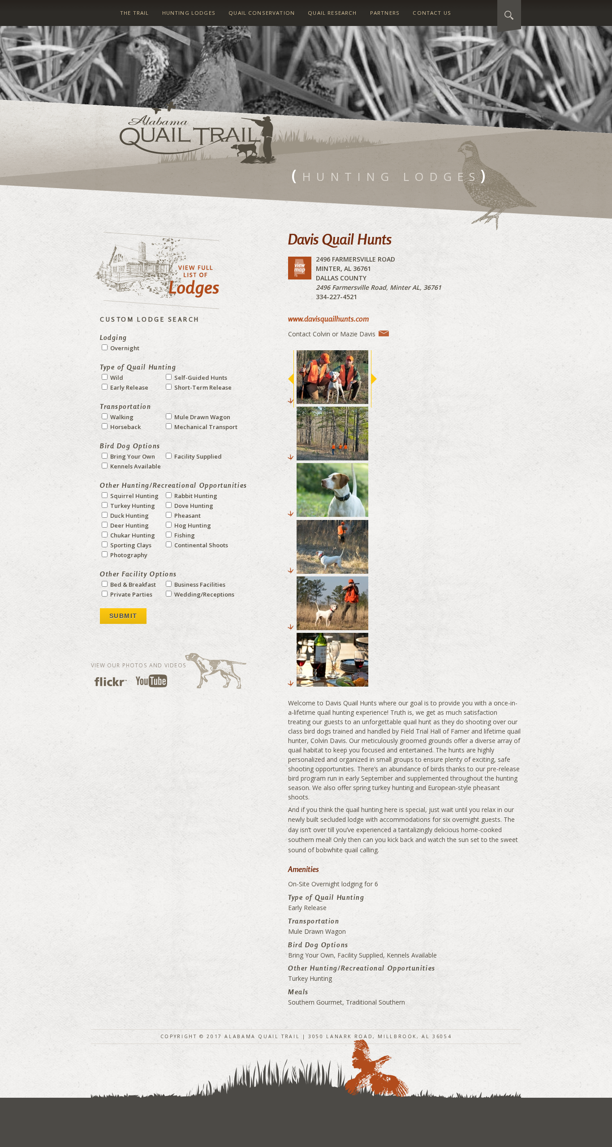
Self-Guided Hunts (200, 378)
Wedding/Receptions (203, 594)
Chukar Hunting (132, 535)
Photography (128, 555)
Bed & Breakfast (132, 584)
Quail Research (332, 12)
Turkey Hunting (132, 506)
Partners (385, 12)
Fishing (184, 535)
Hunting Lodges (188, 12)
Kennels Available (135, 466)
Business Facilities (199, 584)
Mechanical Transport (205, 427)
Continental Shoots (200, 545)
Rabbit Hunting (195, 496)
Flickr (111, 681)
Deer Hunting (129, 525)
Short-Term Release (202, 387)
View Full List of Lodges (156, 270)
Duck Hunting (129, 515)
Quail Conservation (261, 12)
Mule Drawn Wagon (201, 417)
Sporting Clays (130, 545)
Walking (121, 417)
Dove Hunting (193, 506)
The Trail (134, 12)
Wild (116, 378)
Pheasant (187, 515)
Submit (123, 615)
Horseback (125, 427)
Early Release (128, 387)
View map (299, 268)
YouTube (151, 680)
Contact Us (432, 12)
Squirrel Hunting (134, 496)
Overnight (124, 348)
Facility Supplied (197, 456)
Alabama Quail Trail (198, 133)
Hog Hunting (192, 525)
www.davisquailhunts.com (328, 318)
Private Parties (130, 594)
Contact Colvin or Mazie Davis (331, 333)
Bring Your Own (132, 456)
